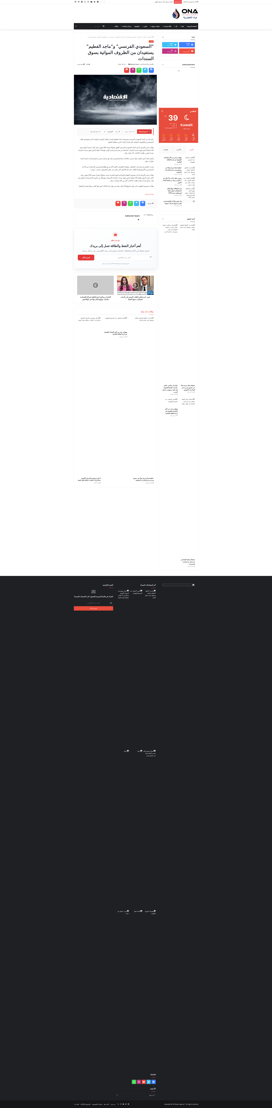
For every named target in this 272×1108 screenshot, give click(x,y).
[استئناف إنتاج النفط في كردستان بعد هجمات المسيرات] (187, 477)
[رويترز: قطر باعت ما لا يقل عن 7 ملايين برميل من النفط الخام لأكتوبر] (189, 181)
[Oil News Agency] (185, 13)
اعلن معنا (106, 1104)
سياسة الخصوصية (97, 1104)
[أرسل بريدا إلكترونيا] (129, 64)
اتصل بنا (76, 1104)
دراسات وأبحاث (126, 26)
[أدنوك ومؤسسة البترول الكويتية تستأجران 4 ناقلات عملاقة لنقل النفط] (89, 396)
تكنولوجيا (137, 26)
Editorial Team (134, 64)
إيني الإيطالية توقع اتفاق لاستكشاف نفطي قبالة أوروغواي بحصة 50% (174, 190)
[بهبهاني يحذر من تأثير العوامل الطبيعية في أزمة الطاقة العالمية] (115, 323)
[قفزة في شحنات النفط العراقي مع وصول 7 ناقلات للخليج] (149, 829)
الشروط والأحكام (86, 1104)
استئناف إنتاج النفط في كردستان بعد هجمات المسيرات (188, 562)
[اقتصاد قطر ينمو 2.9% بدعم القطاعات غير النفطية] (136, 913)
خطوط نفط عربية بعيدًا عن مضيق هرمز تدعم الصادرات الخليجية (143, 479)
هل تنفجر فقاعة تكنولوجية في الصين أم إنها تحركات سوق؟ (173, 202)
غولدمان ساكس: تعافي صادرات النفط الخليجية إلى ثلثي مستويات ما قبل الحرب (170, 388)
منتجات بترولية (155, 26)
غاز (176, 26)
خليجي (139, 37)
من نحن (113, 1104)
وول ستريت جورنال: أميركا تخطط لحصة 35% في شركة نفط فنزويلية (152, 2)
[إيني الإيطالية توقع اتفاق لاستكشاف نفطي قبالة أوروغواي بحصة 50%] (189, 193)
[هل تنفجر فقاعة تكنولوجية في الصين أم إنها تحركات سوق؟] (189, 204)
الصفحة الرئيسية (192, 26)
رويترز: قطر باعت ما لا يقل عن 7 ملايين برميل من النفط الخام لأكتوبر (172, 180)
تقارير (145, 26)
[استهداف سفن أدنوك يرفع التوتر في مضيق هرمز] (122, 753)
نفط (183, 26)
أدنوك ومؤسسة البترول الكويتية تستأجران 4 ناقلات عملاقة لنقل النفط (89, 479)
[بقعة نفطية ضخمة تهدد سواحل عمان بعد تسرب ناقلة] (122, 989)
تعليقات (165, 150)
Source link (149, 194)
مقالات (116, 26)
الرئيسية (149, 37)
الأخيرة (179, 150)
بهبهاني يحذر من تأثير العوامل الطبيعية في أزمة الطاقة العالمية (115, 333)
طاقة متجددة (167, 26)
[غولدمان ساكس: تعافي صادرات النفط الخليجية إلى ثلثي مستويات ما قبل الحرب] (170, 303)
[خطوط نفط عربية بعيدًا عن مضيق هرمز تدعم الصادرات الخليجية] (142, 396)
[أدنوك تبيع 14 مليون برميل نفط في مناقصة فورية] (136, 753)
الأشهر (192, 150)
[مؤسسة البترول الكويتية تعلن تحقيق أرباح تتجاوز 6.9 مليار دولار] (149, 913)
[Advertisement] (178, 85)
